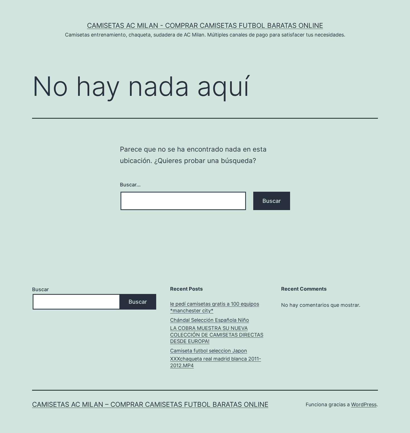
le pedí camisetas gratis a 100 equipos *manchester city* (214, 307)
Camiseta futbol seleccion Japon (208, 351)
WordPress (364, 404)
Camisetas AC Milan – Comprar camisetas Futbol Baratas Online (150, 404)
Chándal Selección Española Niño (209, 320)
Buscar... (130, 185)
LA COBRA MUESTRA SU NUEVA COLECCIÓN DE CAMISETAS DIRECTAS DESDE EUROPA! (216, 334)
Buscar (40, 289)
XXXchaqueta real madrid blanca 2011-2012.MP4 (215, 362)
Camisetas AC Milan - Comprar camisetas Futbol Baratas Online (205, 25)
